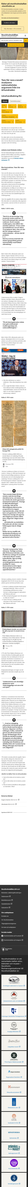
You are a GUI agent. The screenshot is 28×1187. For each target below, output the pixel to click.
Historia (5, 101)
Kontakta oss (5, 916)
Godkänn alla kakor (9, 22)
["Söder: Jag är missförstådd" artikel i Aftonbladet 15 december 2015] (14, 376)
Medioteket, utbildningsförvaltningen (11, 892)
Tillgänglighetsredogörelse (8, 923)
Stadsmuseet (5, 896)
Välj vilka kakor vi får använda (12, 28)
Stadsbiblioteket (5, 904)
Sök (26, 40)
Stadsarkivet (4, 907)
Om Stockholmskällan (7, 920)
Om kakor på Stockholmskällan (10, 18)
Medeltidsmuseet (6, 900)
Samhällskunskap (15, 101)
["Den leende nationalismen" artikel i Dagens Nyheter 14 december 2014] (14, 293)
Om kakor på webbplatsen (8, 927)
